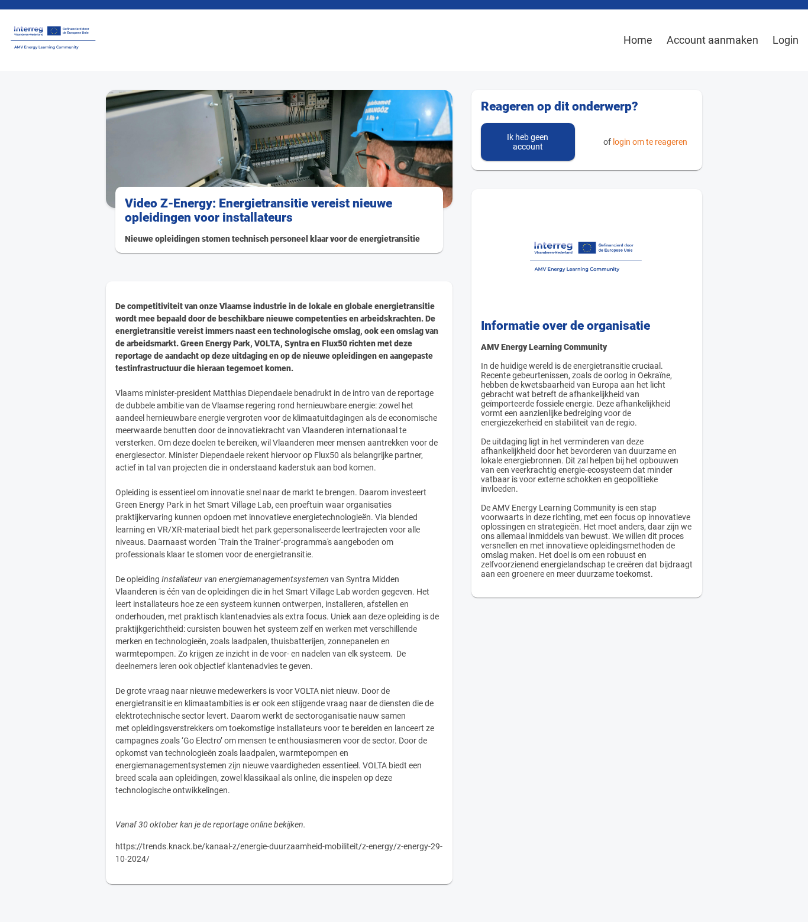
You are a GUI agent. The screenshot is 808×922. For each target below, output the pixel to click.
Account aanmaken (712, 40)
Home (637, 40)
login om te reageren (650, 142)
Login (786, 40)
